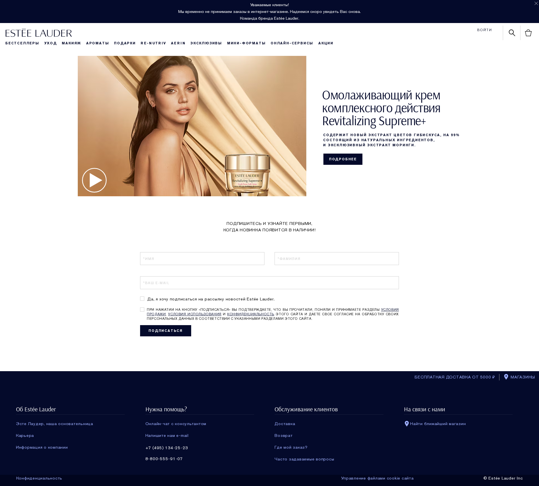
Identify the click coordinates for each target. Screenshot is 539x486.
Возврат (284, 435)
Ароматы (97, 43)
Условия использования (194, 314)
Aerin (178, 43)
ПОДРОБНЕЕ (343, 159)
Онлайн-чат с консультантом (176, 423)
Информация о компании (42, 447)
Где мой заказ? (291, 447)
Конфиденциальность (250, 314)
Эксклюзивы (206, 43)
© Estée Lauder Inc (503, 478)
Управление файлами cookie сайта (377, 478)
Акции (326, 43)
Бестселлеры (22, 43)
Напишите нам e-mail (167, 435)
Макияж (71, 43)
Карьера (25, 435)
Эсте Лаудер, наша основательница (54, 423)
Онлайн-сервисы (292, 43)
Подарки (125, 43)
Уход (50, 43)
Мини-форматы (246, 43)
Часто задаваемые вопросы (304, 459)
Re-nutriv (153, 43)
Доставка (285, 423)
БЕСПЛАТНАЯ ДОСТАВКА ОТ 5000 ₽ (455, 377)
